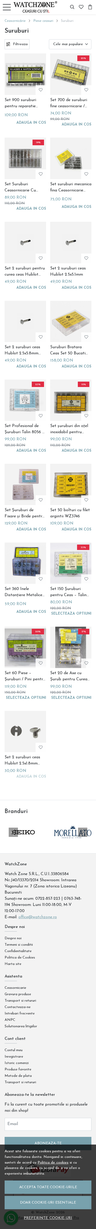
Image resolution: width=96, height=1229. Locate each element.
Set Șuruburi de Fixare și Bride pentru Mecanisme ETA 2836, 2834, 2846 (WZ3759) (25, 513)
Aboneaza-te (48, 1143)
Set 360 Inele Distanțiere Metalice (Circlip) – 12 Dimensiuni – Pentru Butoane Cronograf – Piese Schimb (24, 592)
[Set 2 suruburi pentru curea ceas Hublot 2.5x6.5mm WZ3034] (25, 242)
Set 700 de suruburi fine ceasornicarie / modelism (68, 103)
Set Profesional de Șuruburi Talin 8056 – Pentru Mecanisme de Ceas (25, 429)
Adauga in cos (31, 123)
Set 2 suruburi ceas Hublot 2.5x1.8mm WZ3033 (22, 761)
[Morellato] (73, 842)
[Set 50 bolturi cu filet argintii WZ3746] (71, 484)
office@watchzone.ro (37, 917)
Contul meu (14, 1050)
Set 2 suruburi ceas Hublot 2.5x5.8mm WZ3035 (22, 350)
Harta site (13, 964)
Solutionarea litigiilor (21, 1026)
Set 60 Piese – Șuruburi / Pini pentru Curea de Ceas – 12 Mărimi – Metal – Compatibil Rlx (25, 676)
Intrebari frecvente (20, 1013)
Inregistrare (14, 1057)
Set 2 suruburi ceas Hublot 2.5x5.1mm (68, 271)
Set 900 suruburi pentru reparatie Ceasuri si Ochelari (22, 103)
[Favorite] (81, 7)
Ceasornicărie (15, 21)
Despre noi (13, 938)
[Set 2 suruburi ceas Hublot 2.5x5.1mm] (71, 242)
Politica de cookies (53, 1163)
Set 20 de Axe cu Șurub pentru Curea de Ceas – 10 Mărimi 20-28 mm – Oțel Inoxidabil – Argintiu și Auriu (69, 676)
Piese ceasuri (43, 21)
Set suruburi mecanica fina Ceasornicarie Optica (70, 187)
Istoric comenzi (17, 1063)
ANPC (10, 1020)
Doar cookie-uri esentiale (48, 1203)
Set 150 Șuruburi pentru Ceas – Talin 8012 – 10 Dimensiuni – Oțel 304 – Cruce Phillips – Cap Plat (69, 592)
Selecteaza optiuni (71, 614)
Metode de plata (18, 1076)
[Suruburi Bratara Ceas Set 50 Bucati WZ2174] (71, 321)
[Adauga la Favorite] (41, 90)
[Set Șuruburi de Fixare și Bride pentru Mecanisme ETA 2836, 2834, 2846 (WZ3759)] (25, 484)
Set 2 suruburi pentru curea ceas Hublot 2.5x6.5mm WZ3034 (25, 272)
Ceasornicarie (15, 988)
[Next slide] (82, 832)
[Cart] (90, 7)
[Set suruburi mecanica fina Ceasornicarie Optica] (71, 158)
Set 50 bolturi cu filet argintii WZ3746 (70, 513)
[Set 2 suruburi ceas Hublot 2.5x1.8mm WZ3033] (25, 731)
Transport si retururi (20, 1001)
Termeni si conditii (19, 945)
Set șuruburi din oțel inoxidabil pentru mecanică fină (69, 429)
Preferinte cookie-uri (48, 1218)
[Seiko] (23, 842)
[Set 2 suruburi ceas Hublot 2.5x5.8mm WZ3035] (25, 321)
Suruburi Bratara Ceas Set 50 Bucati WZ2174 (68, 350)
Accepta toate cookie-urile (48, 1187)
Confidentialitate (18, 951)
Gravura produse (18, 994)
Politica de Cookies (20, 958)
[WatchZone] (37, 7)
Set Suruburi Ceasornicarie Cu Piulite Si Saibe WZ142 (20, 187)
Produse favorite (18, 1069)
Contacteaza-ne (17, 1007)
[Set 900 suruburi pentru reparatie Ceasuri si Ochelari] (25, 74)
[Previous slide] (13, 832)
